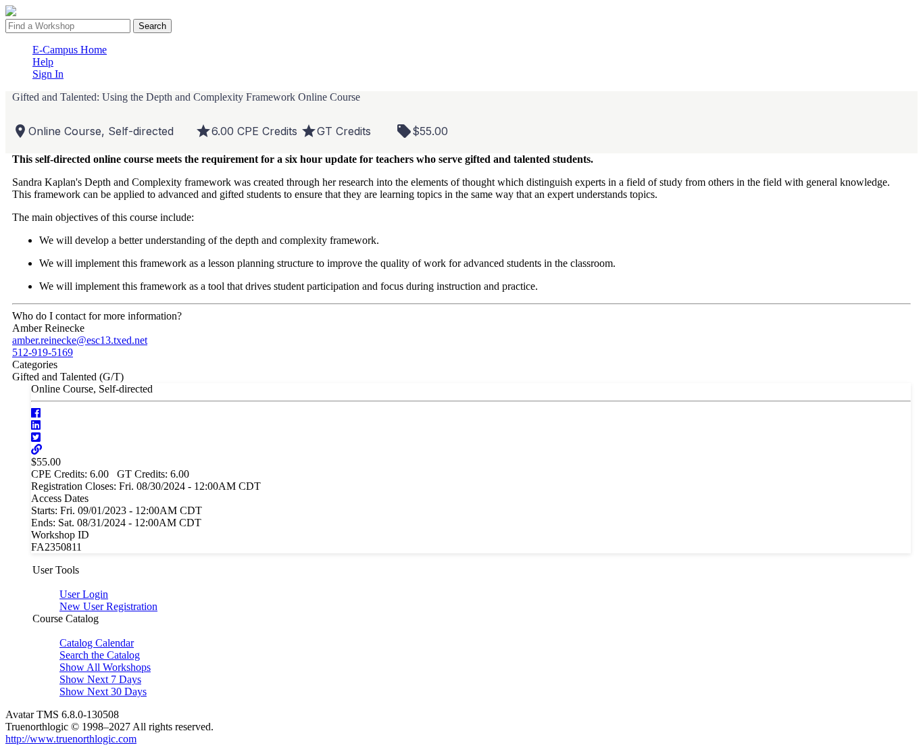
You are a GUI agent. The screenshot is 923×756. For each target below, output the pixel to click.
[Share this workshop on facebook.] (36, 413)
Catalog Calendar (96, 643)
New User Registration (108, 606)
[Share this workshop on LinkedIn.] (36, 425)
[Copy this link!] (36, 449)
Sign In (48, 74)
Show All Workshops (105, 667)
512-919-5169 (42, 352)
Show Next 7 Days (100, 679)
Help (42, 62)
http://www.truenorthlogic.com (70, 739)
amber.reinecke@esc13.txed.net (79, 340)
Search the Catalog (99, 655)
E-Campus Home (69, 49)
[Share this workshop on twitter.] (36, 437)
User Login (83, 594)
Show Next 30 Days (103, 691)
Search (152, 26)
